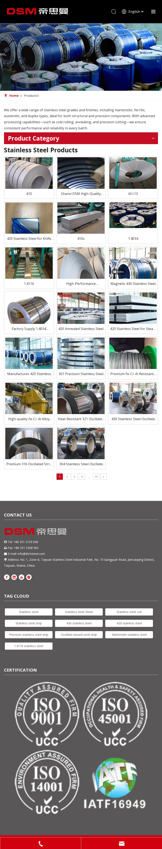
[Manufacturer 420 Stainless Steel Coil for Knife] (29, 353)
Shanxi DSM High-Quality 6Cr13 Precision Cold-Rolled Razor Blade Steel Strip (81, 194)
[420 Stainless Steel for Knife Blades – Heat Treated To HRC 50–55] (29, 233)
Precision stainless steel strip (28, 635)
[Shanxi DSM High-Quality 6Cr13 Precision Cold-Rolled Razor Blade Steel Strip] (81, 180)
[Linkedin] (14, 577)
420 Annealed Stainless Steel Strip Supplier (80, 329)
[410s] (81, 217)
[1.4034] (133, 214)
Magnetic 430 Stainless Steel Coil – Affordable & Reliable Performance (133, 284)
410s (81, 238)
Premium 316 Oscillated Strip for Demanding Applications (29, 464)
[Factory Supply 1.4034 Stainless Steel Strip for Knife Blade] (29, 315)
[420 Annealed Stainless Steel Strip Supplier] (81, 315)
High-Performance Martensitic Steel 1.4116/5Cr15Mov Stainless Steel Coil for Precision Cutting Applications (81, 284)
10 (96, 477)
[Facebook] (6, 577)
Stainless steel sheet (79, 612)
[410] (29, 180)
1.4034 (133, 238)
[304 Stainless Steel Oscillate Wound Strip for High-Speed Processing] (81, 443)
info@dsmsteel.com (31, 554)
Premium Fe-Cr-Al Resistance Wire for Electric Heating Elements (133, 374)
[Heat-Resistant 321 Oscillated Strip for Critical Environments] (81, 398)
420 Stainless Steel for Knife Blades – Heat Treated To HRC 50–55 (29, 238)
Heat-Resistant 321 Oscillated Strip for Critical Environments (81, 419)
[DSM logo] (35, 531)
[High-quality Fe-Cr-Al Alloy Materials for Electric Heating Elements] (29, 413)
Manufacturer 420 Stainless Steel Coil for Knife (29, 374)
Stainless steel (28, 612)
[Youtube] (21, 577)
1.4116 (29, 283)
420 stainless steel (129, 623)
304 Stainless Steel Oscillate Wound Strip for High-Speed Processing (80, 464)
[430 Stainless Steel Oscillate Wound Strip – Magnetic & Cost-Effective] (133, 398)
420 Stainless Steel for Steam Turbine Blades (133, 329)
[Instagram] (29, 577)
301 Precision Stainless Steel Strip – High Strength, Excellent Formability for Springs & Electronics (81, 374)
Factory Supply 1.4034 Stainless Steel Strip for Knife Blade (29, 329)
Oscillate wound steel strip (79, 635)
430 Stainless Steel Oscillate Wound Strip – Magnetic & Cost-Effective (133, 419)
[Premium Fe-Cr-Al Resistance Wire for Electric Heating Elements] (133, 368)
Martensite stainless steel (129, 635)
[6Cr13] (133, 172)
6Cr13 (133, 193)
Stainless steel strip (29, 623)
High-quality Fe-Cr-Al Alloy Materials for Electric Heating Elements (29, 419)
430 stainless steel (79, 623)
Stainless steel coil (129, 612)
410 (29, 193)
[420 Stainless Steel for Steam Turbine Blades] (133, 315)
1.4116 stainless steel (28, 646)
